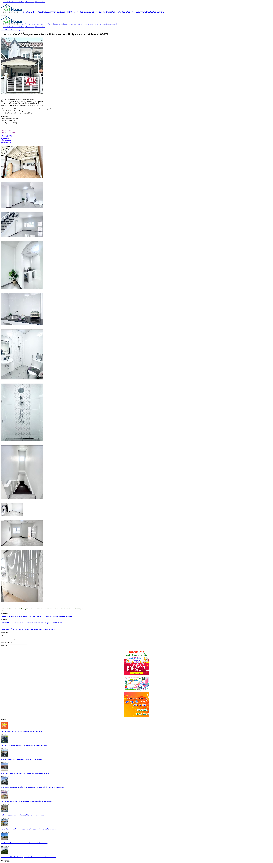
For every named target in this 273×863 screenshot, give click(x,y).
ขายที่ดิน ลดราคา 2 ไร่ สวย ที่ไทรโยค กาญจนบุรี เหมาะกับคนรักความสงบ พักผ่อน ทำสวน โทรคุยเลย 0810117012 (28, 857)
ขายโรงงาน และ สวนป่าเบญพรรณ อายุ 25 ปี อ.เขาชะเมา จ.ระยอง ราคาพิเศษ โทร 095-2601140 (24, 745)
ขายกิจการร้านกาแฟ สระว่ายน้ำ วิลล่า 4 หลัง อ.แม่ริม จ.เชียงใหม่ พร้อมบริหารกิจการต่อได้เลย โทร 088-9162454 (28, 829)
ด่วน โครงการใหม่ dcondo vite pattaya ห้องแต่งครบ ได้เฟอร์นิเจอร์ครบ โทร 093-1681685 (22, 815)
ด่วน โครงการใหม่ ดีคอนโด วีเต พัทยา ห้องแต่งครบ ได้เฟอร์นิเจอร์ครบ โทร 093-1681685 (22, 731)
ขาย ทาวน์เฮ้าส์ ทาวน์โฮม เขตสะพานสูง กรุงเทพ (13, 30)
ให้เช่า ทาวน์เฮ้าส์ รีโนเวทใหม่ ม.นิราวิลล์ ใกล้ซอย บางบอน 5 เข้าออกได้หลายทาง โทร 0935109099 (25, 773)
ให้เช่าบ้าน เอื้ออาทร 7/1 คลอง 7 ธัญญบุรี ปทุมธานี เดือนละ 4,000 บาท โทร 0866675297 (22, 759)
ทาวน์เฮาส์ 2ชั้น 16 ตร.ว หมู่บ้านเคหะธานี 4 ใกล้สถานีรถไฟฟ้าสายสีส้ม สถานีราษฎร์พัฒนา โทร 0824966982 (31, 623)
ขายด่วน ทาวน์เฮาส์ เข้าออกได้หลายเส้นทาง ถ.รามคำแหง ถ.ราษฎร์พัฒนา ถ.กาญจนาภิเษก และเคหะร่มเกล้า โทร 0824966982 (37, 616)
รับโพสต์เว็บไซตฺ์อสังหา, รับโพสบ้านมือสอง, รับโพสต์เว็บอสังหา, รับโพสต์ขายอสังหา (24, 2)
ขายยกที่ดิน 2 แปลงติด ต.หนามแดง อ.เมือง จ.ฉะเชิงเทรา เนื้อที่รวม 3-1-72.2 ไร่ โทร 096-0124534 (24, 843)
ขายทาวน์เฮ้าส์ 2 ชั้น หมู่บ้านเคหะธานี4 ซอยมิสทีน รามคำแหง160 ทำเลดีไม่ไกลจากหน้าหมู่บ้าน (28, 629)
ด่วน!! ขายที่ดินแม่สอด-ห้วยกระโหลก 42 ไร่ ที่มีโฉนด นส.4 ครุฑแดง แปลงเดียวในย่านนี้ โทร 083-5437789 (26, 801)
